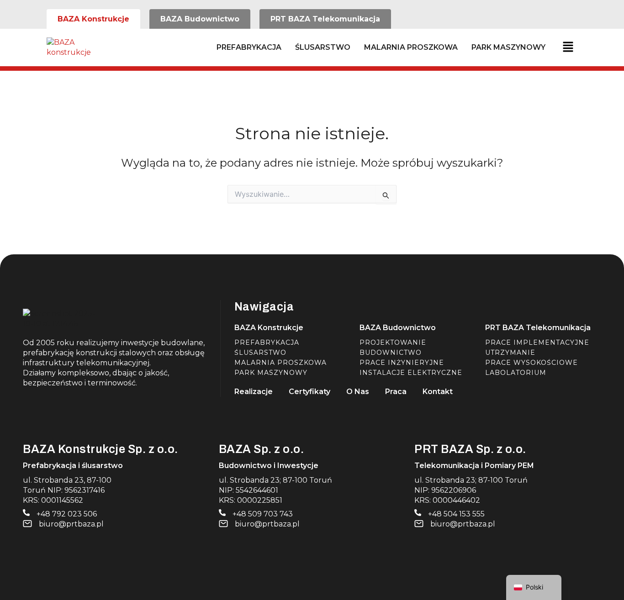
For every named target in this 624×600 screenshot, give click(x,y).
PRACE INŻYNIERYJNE (402, 362)
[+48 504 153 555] (417, 512)
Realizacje (253, 391)
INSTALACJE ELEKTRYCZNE (411, 372)
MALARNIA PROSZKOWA (411, 47)
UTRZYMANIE (510, 352)
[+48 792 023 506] (26, 512)
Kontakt (438, 391)
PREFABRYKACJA (249, 47)
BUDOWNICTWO (391, 352)
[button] (567, 47)
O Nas (357, 391)
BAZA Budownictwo (398, 327)
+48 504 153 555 (456, 514)
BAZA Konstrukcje (268, 327)
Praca (396, 391)
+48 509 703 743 (263, 514)
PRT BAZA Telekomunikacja (538, 327)
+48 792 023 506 (67, 514)
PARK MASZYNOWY (508, 47)
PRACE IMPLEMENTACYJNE (537, 342)
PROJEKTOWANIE (393, 342)
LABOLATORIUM (515, 372)
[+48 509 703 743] (222, 512)
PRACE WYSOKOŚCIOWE (531, 362)
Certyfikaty (309, 391)
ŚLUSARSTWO (322, 47)
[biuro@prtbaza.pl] (27, 523)
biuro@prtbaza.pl (71, 524)
